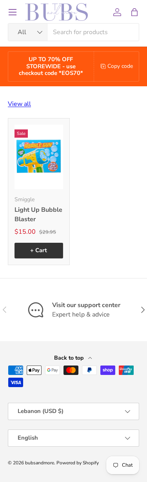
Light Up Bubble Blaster (38, 215)
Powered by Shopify (77, 463)
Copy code (120, 66)
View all (19, 104)
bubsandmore (39, 463)
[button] (134, 12)
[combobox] (73, 32)
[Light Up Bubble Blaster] (39, 157)
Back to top (69, 358)
